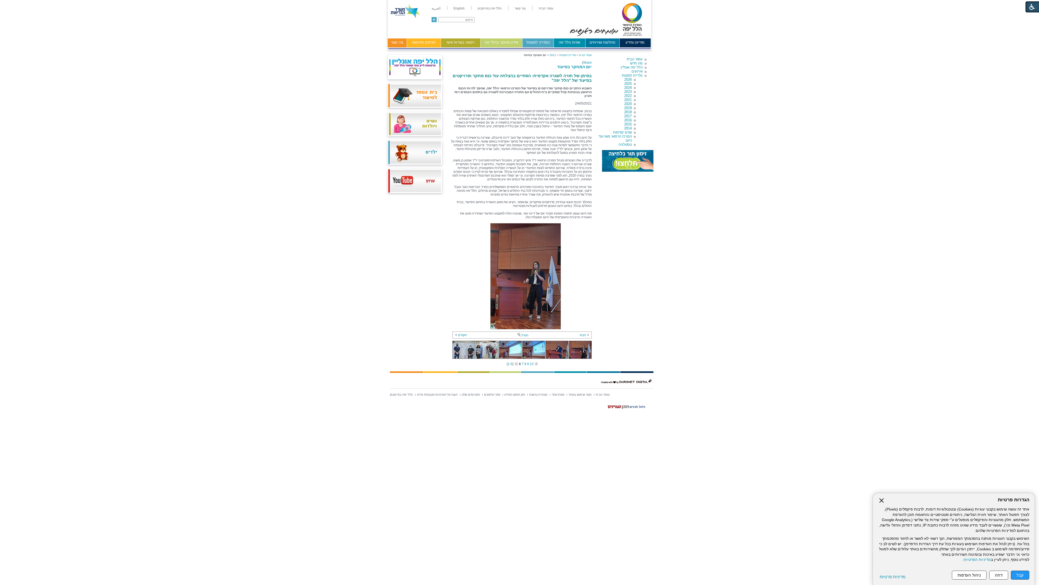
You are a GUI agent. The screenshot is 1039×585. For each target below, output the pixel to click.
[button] (434, 19)
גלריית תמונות (632, 75)
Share (587, 62)
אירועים (637, 71)
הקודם (462, 335)
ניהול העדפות (969, 575)
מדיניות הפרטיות (977, 560)
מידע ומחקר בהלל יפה (501, 42)
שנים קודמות (622, 132)
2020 (628, 104)
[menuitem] (546, 8)
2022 (628, 96)
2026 (628, 79)
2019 (628, 108)
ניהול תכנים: (637, 406)
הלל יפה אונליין (632, 67)
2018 (628, 112)
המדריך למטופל (538, 42)
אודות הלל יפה (569, 42)
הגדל (524, 335)
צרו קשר (397, 42)
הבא (583, 335)
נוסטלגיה (625, 144)
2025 (628, 84)
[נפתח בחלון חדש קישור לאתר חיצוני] (627, 161)
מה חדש (636, 63)
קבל (1020, 575)
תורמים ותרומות (424, 42)
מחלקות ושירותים (602, 42)
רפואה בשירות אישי (460, 42)
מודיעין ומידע (635, 42)
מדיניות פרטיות (892, 576)
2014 (628, 128)
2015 (628, 124)
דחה (998, 575)
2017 (628, 116)
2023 (628, 92)
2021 (628, 100)
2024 (628, 88)
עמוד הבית (635, 59)
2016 (628, 120)
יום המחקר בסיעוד (574, 66)
